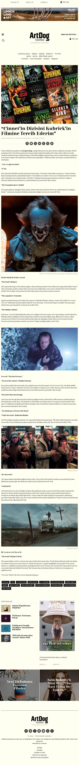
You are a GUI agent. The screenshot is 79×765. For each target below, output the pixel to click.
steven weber (69, 585)
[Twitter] (35, 143)
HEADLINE (36, 138)
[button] (3, 40)
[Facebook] (27, 143)
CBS (12, 582)
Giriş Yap (66, 2)
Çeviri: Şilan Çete (7, 138)
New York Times (27, 585)
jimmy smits (70, 582)
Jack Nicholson (57, 582)
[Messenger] (31, 143)
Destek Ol (15, 2)
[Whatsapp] (43, 143)
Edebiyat (28, 138)
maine (5, 585)
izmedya (43, 743)
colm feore (21, 582)
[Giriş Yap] (61, 2)
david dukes (32, 582)
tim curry (6, 588)
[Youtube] (43, 731)
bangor (5, 582)
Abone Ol (29, 2)
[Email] (47, 143)
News (43, 138)
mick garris (14, 585)
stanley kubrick (42, 585)
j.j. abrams (44, 582)
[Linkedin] (39, 143)
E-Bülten (44, 2)
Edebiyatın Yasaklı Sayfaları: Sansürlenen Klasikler (23, 628)
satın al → (43, 664)
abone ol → (57, 664)
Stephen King (57, 585)
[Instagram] (26, 731)
